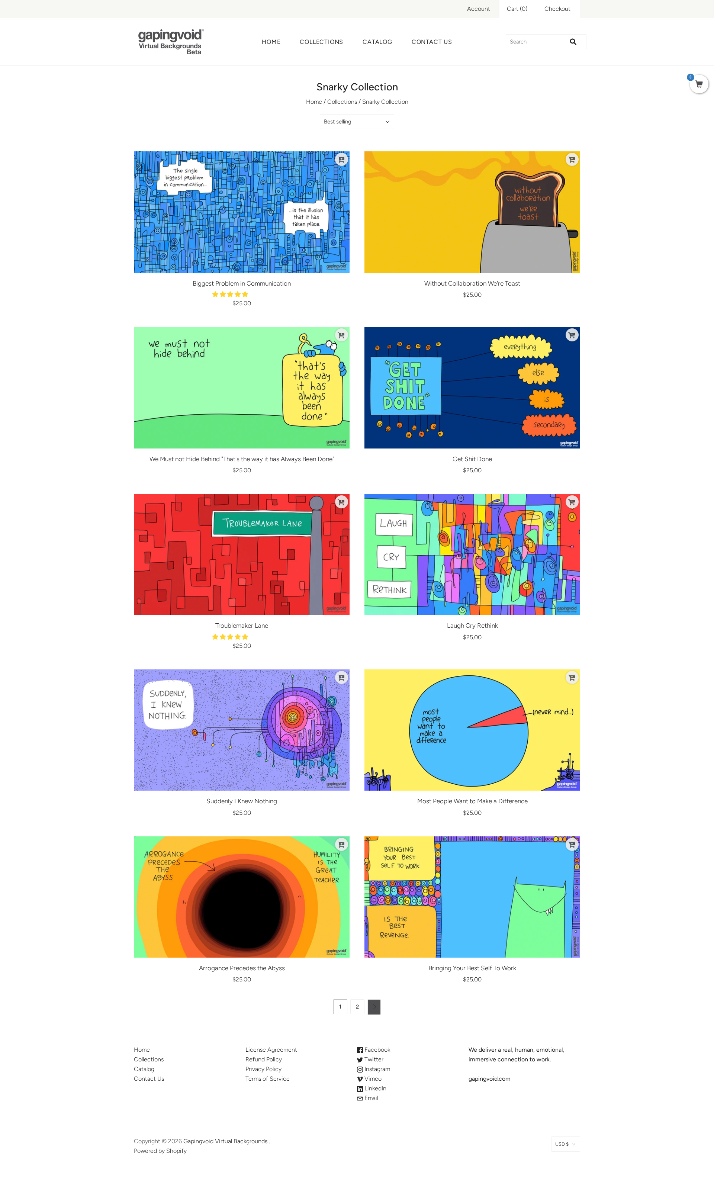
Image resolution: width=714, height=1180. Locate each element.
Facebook (376, 1049)
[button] (231, 294)
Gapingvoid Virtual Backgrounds (225, 1141)
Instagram (376, 1069)
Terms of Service (267, 1078)
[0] (699, 84)
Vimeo (372, 1078)
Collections (321, 41)
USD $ (562, 1144)
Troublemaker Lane (241, 625)
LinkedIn (374, 1088)
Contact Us (432, 41)
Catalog (377, 41)
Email (370, 1098)
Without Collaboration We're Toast (472, 283)
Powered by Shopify (160, 1150)
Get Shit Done (472, 459)
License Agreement (271, 1049)
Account (478, 8)
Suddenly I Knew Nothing (241, 801)
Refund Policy (263, 1059)
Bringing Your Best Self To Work (472, 968)
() (517, 8)
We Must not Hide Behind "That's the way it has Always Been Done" (241, 459)
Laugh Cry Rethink (472, 625)
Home (271, 41)
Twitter (373, 1059)
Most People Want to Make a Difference (472, 801)
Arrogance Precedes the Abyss (242, 968)
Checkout (557, 8)
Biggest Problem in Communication (242, 283)
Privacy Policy (263, 1069)
